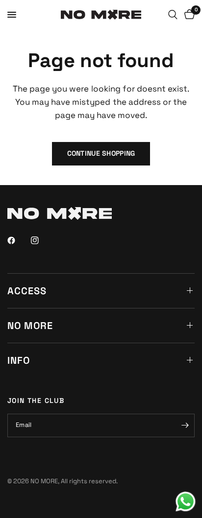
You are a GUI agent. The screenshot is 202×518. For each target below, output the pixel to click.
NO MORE (30, 325)
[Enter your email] (185, 425)
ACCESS (27, 290)
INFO (18, 360)
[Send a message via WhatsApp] (185, 501)
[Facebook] (18, 240)
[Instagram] (41, 240)
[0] (188, 14)
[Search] (173, 14)
